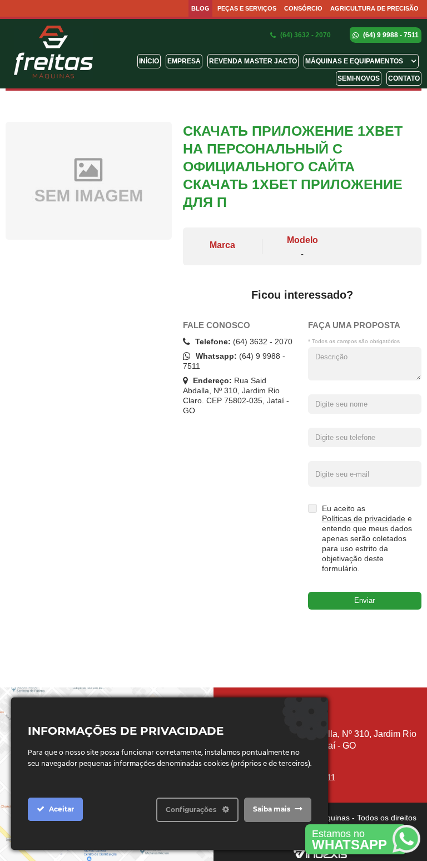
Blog (200, 8)
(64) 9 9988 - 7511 (390, 35)
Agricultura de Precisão (374, 8)
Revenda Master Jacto (253, 61)
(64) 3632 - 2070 (305, 35)
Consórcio (303, 8)
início (149, 61)
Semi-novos (358, 78)
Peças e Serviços (246, 8)
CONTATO (404, 78)
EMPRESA (184, 61)
